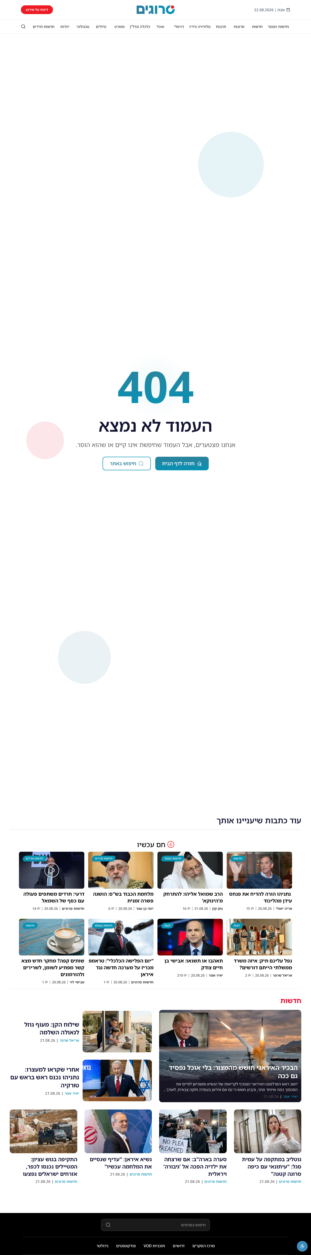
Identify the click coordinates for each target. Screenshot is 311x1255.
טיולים (101, 26)
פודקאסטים (126, 1245)
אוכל (160, 26)
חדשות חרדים (43, 26)
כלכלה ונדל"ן (140, 26)
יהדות (64, 26)
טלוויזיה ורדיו (200, 26)
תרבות (221, 26)
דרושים (179, 1245)
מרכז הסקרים (203, 1245)
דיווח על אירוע (37, 9)
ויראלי (179, 26)
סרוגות (239, 26)
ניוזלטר (102, 1245)
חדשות (257, 26)
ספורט (119, 26)
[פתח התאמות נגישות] (302, 1246)
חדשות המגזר (278, 26)
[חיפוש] (23, 26)
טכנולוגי (83, 26)
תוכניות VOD (154, 1245)
